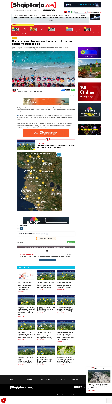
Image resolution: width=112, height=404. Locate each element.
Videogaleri (77, 17)
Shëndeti (43, 15)
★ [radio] (37, 234)
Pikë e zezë (83, 17)
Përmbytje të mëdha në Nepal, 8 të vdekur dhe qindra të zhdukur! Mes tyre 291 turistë (99, 386)
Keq (46, 260)
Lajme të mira (38, 17)
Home (16, 15)
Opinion (83, 15)
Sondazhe (50, 20)
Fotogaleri (71, 17)
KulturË (72, 15)
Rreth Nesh (45, 379)
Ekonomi (49, 15)
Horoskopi (61, 17)
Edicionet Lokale (23, 15)
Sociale (21, 17)
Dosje (66, 17)
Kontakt (28, 379)
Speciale (32, 17)
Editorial (77, 15)
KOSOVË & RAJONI (61, 15)
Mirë (41, 260)
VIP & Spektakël (50, 17)
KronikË (32, 15)
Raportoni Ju (61, 379)
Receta (57, 17)
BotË (67, 15)
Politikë (38, 15)
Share (63, 89)
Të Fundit (16, 17)
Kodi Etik (14, 379)
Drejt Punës (26, 17)
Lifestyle (44, 17)
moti (21, 228)
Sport (54, 15)
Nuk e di (52, 260)
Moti (18, 115)
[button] (4, 400)
